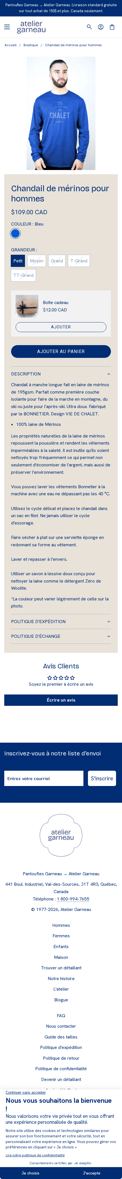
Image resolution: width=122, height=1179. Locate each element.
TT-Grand (23, 275)
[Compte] (100, 27)
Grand (57, 261)
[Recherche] (89, 27)
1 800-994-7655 (73, 899)
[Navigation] (7, 27)
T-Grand (78, 261)
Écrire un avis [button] (61, 700)
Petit (17, 261)
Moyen (36, 261)
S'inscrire (102, 778)
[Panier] (112, 27)
